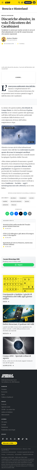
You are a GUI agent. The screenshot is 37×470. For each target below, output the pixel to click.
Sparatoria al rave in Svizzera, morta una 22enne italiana (17, 243)
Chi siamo (4, 422)
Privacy (3, 454)
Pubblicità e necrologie (8, 430)
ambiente (5, 204)
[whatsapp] (14, 438)
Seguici (20, 265)
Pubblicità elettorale (28, 454)
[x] (10, 438)
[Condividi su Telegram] (12, 213)
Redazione (4, 427)
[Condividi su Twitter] (21, 213)
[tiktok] (22, 438)
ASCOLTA (6, 333)
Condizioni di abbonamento (8, 452)
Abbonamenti (5, 414)
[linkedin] (26, 438)
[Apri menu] (2, 2)
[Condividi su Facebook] (16, 213)
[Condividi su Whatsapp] (7, 213)
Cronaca (3, 389)
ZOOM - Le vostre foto (8, 409)
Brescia (14, 204)
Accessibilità (18, 454)
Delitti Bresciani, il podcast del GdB (18, 324)
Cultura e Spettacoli (7, 397)
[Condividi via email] (30, 213)
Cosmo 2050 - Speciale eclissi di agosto (17, 357)
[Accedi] (34, 2)
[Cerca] (19, 2)
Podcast (3, 404)
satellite (5, 201)
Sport (3, 394)
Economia (4, 392)
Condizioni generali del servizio (25, 452)
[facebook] (2, 438)
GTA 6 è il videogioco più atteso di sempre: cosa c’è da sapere (18, 234)
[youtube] (18, 438)
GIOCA (5, 301)
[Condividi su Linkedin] (25, 213)
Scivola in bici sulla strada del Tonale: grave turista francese (16, 225)
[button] (18, 134)
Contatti (3, 424)
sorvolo (31, 198)
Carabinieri (23, 198)
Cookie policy (10, 454)
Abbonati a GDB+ (8, 443)
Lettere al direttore (6, 412)
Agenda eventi (5, 407)
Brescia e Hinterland (7, 15)
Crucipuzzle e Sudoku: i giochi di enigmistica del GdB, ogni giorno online (17, 296)
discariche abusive (16, 201)
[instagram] (6, 438)
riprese (27, 201)
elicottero (13, 198)
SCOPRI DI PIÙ (7, 365)
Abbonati (28, 2)
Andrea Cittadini (12, 38)
